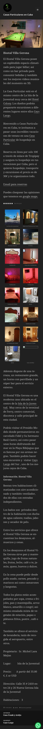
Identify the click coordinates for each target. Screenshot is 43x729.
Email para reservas (15, 184)
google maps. (30, 196)
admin (16, 707)
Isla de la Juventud (26, 707)
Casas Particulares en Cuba (18, 14)
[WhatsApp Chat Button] (38, 725)
